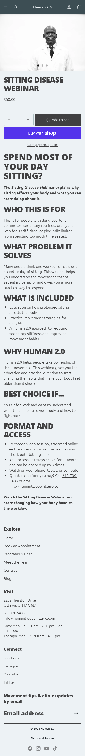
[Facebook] (30, 748)
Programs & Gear (18, 553)
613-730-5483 (14, 612)
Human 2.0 (48, 728)
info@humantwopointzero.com (35, 485)
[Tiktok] (55, 748)
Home (9, 537)
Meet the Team (17, 562)
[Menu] (5, 7)
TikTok (9, 682)
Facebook (11, 657)
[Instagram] (38, 748)
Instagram (12, 665)
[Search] (15, 7)
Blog (7, 578)
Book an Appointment (22, 545)
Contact (10, 570)
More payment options (42, 145)
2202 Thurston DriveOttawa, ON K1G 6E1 (20, 602)
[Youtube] (47, 748)
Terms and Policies (42, 738)
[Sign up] (76, 713)
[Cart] (79, 7)
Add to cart (61, 119)
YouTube (11, 673)
